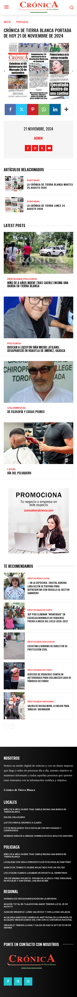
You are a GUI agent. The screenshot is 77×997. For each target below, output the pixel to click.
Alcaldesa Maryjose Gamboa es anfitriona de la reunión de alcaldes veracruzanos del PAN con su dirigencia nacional (38, 918)
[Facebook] (10, 109)
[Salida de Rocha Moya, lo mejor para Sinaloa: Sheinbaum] (14, 705)
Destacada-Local (38, 578)
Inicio (7, 22)
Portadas (22, 22)
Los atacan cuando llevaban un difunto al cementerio (35, 873)
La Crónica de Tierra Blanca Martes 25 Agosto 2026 (50, 185)
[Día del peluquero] (38, 443)
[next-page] (12, 726)
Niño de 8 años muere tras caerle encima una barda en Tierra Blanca (37, 284)
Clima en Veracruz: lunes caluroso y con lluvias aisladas (37, 912)
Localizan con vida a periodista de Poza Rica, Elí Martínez (37, 862)
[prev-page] (6, 726)
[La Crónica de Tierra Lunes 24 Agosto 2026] (14, 205)
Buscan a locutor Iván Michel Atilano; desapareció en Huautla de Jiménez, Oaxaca (36, 349)
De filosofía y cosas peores (26, 411)
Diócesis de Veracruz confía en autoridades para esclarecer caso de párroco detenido (49, 677)
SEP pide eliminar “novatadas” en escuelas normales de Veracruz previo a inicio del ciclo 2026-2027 (47, 617)
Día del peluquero (19, 473)
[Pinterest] (32, 109)
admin (38, 138)
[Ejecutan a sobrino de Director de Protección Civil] (14, 645)
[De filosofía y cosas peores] (38, 382)
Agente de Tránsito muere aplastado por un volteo (34, 867)
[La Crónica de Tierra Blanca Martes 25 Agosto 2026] (14, 184)
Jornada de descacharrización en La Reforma (30, 899)
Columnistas (16, 408)
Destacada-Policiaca (22, 279)
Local (11, 469)
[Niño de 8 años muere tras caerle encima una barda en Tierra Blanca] (38, 253)
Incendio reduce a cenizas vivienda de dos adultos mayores (38, 836)
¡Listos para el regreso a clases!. (23, 823)
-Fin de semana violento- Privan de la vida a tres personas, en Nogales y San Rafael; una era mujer (38, 879)
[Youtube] (49, 148)
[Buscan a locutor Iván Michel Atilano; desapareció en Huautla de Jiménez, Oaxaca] (38, 317)
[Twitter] (21, 109)
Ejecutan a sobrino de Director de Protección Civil (47, 647)
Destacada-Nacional (40, 702)
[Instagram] (35, 148)
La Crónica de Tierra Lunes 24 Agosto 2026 (46, 207)
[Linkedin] (55, 109)
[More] (66, 109)
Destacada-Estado (39, 610)
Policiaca (14, 343)
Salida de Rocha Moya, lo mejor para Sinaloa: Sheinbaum (48, 707)
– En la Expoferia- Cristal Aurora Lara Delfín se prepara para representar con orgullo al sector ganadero (48, 588)
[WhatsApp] (44, 109)
